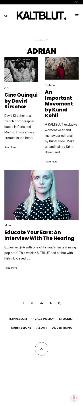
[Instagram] (31, 303)
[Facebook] (23, 303)
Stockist (66, 318)
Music (8, 225)
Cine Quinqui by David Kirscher (21, 101)
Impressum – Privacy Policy (31, 318)
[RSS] (50, 303)
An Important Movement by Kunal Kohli (59, 104)
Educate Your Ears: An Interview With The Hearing (39, 235)
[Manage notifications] (73, 398)
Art (6, 87)
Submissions (21, 327)
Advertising (62, 327)
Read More (10, 147)
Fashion (50, 85)
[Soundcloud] (41, 303)
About (42, 327)
